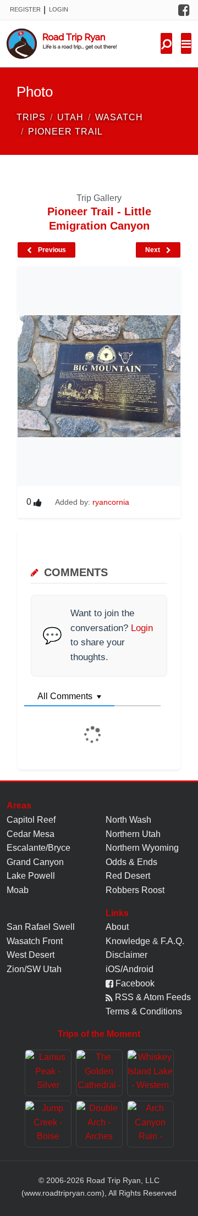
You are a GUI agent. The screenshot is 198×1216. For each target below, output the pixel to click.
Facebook (134, 983)
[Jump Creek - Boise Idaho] (48, 1124)
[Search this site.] (166, 43)
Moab (18, 890)
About (117, 926)
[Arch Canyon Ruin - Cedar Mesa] (150, 1124)
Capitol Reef (31, 819)
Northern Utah (133, 834)
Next (153, 250)
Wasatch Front (35, 941)
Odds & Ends (131, 862)
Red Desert (128, 875)
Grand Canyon (35, 862)
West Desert (30, 955)
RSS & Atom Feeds (152, 997)
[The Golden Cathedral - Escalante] (99, 1073)
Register (25, 9)
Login (58, 9)
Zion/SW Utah (34, 969)
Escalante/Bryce (38, 847)
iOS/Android (129, 969)
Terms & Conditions (144, 1011)
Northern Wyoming (142, 847)
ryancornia (110, 502)
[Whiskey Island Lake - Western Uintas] (150, 1073)
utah (70, 117)
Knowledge (128, 941)
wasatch (119, 117)
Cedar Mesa (30, 834)
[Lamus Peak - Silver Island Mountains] (48, 1073)
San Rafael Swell (41, 926)
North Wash (128, 819)
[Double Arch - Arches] (99, 1124)
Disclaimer (126, 955)
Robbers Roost (135, 890)
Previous (51, 250)
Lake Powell (31, 875)
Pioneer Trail (65, 131)
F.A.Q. (172, 941)
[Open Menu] (186, 43)
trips (31, 117)
